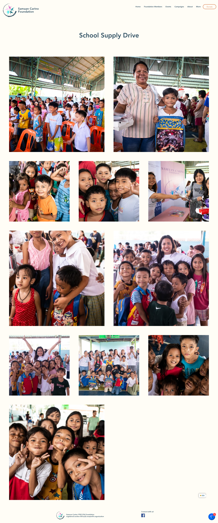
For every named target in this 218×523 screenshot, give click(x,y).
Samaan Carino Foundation (28, 10)
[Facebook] (143, 515)
